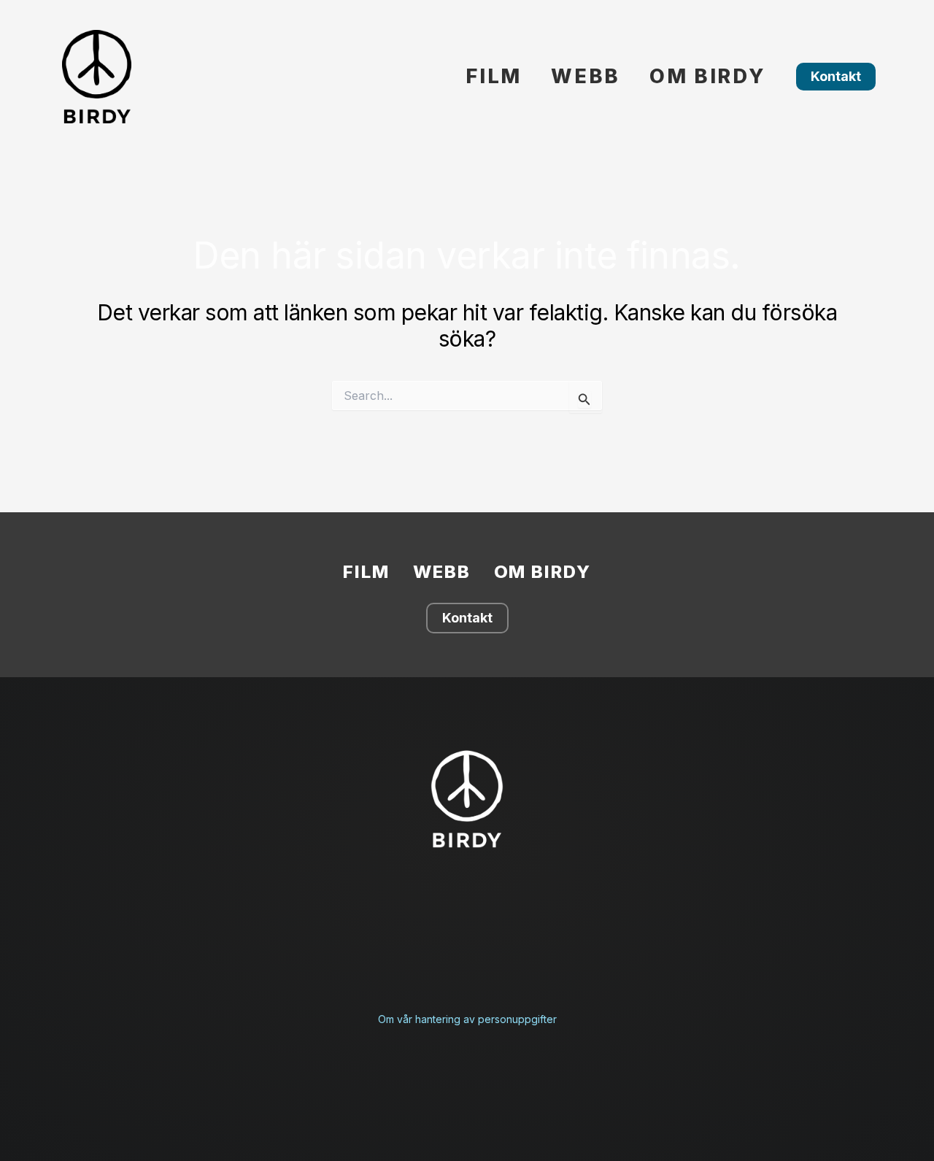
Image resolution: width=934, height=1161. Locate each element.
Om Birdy (707, 76)
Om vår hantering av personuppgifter (467, 1019)
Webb (585, 76)
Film (494, 76)
